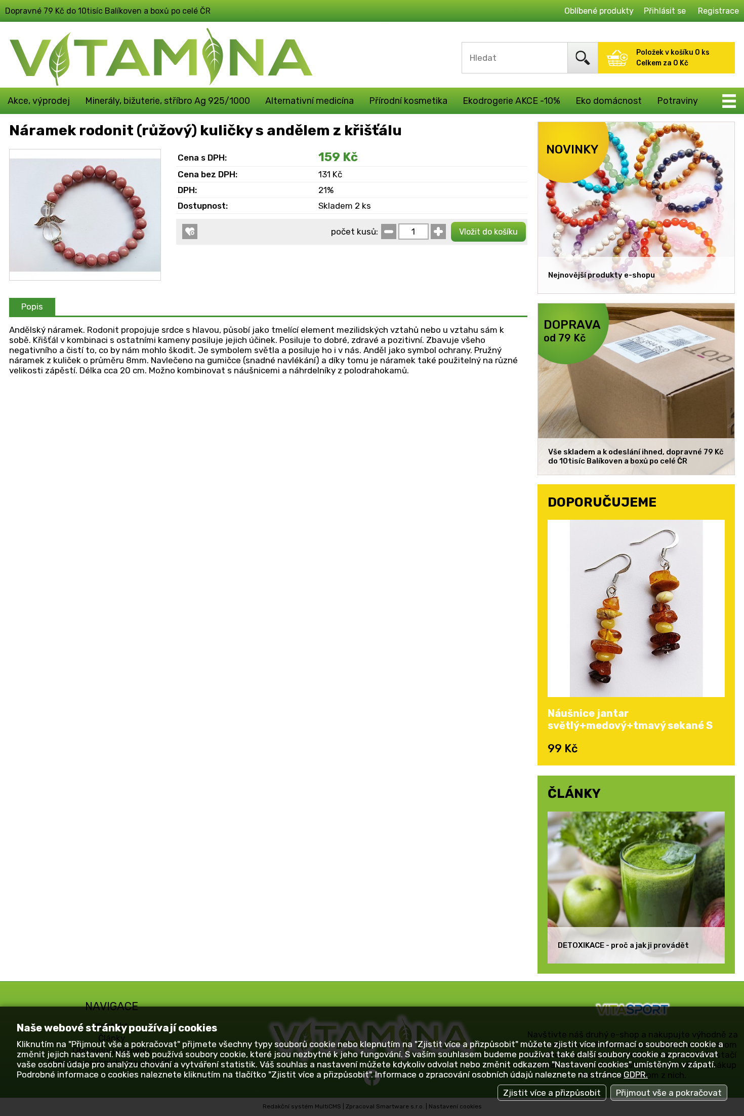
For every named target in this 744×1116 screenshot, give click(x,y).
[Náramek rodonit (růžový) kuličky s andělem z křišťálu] (85, 154)
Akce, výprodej (39, 100)
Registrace (718, 11)
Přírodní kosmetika (408, 100)
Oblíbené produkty (599, 11)
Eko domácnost (608, 100)
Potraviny (677, 100)
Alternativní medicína (309, 100)
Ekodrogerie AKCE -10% (511, 100)
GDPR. (636, 1074)
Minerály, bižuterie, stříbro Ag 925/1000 (167, 100)
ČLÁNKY (574, 793)
